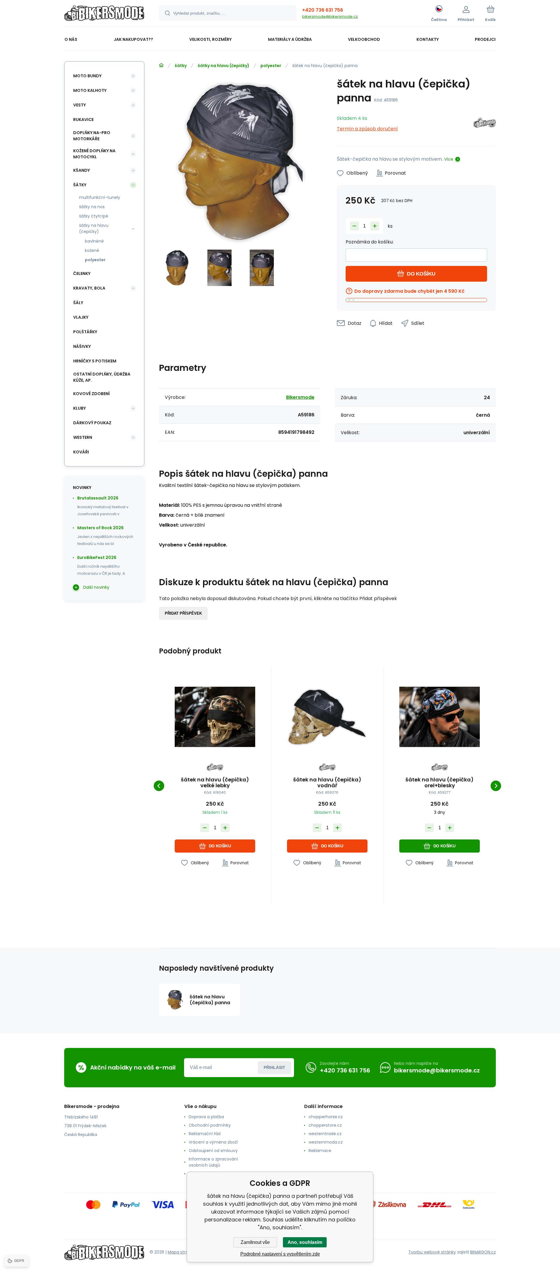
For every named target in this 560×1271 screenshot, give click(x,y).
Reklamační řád (204, 1134)
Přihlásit (274, 1067)
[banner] (104, 14)
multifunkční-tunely (99, 197)
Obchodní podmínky (210, 1125)
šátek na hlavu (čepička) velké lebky (215, 782)
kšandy (81, 170)
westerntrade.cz (325, 1134)
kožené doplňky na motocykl (94, 154)
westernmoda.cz (326, 1142)
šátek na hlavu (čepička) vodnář (327, 782)
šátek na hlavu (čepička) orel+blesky (439, 782)
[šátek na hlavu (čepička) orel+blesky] (439, 717)
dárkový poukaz (92, 423)
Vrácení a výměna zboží (213, 1142)
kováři (81, 452)
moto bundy (87, 76)
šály (78, 303)
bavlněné (94, 241)
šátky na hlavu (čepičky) (223, 66)
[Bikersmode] (484, 123)
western (82, 437)
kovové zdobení (91, 394)
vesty (79, 105)
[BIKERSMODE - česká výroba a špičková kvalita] (161, 65)
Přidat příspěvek (183, 613)
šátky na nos (92, 207)
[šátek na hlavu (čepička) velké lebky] (215, 717)
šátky (181, 66)
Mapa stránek (181, 1252)
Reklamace (320, 1150)
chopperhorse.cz (326, 1117)
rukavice (83, 119)
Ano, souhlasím (305, 1242)
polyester (270, 66)
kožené (92, 250)
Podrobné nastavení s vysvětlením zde (280, 1253)
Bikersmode (300, 397)
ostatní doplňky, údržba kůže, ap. (101, 377)
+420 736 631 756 (322, 10)
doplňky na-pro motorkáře (91, 136)
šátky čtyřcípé (93, 216)
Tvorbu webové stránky (432, 1252)
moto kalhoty (89, 90)
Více (448, 159)
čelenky (81, 273)
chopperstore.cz (325, 1125)
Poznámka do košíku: (369, 242)
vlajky (80, 317)
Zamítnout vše (255, 1242)
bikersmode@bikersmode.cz (330, 16)
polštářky (85, 332)
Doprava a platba (206, 1117)
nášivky (82, 346)
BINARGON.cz (483, 1252)
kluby (79, 408)
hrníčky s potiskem (94, 361)
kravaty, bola (89, 288)
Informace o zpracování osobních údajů (213, 1162)
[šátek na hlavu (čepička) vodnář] (327, 717)
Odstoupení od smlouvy (213, 1150)
